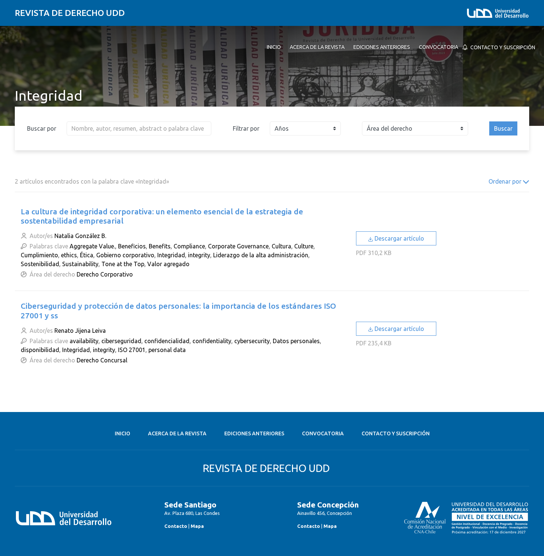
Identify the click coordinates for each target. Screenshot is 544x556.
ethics (69, 255)
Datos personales (296, 341)
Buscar (503, 128)
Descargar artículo (398, 238)
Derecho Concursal (102, 360)
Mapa (197, 526)
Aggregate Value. (92, 246)
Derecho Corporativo (105, 274)
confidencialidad (166, 341)
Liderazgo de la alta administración (260, 255)
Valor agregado (168, 264)
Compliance (189, 246)
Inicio (122, 433)
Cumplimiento (39, 255)
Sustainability (80, 264)
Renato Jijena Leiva (80, 330)
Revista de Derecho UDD (70, 12)
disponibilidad (40, 349)
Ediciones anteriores (254, 433)
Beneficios (132, 246)
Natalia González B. (80, 235)
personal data (167, 349)
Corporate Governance (238, 246)
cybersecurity (252, 341)
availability (84, 341)
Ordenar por (505, 181)
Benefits (160, 246)
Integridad (171, 255)
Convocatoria (323, 433)
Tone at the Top (122, 264)
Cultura (281, 246)
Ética (86, 255)
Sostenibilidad (40, 264)
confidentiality (211, 341)
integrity (199, 255)
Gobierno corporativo (125, 255)
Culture (303, 246)
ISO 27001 (131, 349)
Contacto (175, 526)
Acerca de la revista (177, 433)
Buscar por (41, 128)
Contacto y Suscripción (396, 433)
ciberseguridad (121, 341)
